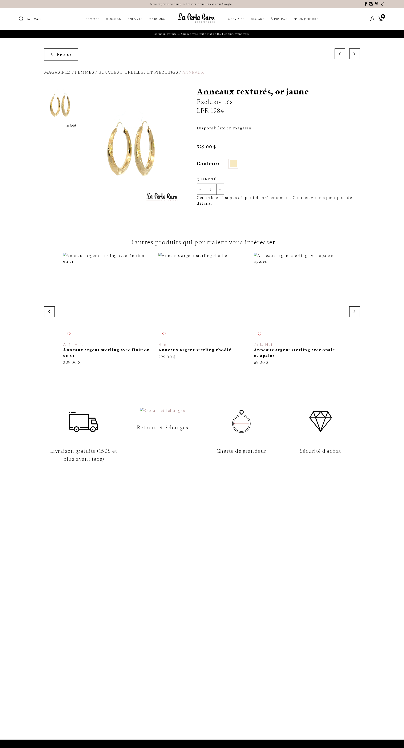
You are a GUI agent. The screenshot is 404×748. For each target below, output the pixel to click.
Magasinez (57, 72)
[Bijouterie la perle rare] (197, 18)
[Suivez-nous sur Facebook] (366, 4)
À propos (279, 19)
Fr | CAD (34, 19)
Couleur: (208, 164)
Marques (157, 19)
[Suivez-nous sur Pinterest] (377, 4)
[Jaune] (233, 164)
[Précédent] (340, 53)
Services (236, 19)
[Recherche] (21, 19)
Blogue (257, 19)
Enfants (135, 19)
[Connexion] (372, 19)
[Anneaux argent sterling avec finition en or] (106, 309)
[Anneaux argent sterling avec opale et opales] (297, 309)
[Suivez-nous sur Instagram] (371, 4)
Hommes (113, 19)
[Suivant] (354, 53)
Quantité (206, 179)
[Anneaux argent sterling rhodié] (201, 306)
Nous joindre (306, 19)
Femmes (92, 19)
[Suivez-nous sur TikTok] (383, 4)
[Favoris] (69, 334)
